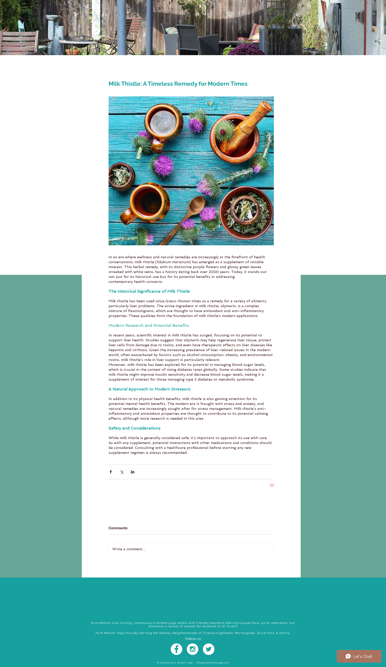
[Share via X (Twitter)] (122, 472)
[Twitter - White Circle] (208, 649)
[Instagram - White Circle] (192, 649)
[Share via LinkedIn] (132, 472)
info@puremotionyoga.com (212, 662)
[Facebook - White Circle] (176, 649)
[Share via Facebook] (111, 472)
